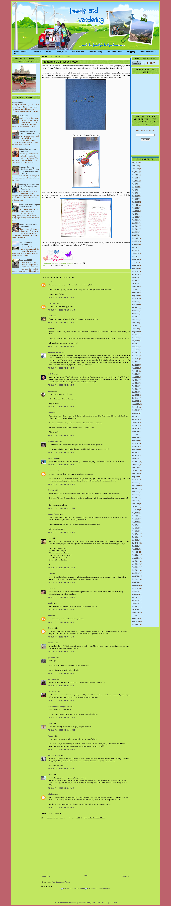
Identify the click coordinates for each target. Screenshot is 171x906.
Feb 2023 (135, 199)
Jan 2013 (135, 498)
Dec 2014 (135, 428)
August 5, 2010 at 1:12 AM (61, 610)
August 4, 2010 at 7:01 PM (61, 452)
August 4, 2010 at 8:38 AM (61, 297)
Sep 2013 (135, 474)
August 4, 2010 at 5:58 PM (61, 435)
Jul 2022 (135, 205)
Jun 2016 (135, 374)
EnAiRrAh (113, 903)
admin (50, 794)
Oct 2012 (135, 507)
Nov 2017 (135, 323)
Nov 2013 (135, 468)
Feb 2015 (135, 422)
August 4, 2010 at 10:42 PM (61, 484)
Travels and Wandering (62, 903)
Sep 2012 (135, 510)
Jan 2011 (135, 570)
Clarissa (51, 490)
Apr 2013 (135, 489)
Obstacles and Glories (42, 51)
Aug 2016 (135, 368)
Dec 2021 (135, 223)
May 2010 (135, 594)
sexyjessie (52, 679)
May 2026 (135, 163)
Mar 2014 (135, 455)
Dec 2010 (135, 573)
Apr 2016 (135, 380)
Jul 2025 (135, 175)
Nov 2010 (135, 576)
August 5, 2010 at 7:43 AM (61, 652)
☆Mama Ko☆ (53, 441)
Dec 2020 (135, 232)
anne (50, 616)
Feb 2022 (135, 220)
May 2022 (135, 211)
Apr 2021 (135, 226)
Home (86, 876)
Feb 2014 (135, 458)
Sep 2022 (135, 202)
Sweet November (16, 102)
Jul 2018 (135, 298)
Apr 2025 (135, 184)
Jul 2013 (135, 480)
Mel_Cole (51, 374)
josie (50, 574)
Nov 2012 (135, 504)
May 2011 (135, 558)
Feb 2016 (135, 386)
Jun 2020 (135, 241)
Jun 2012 (135, 519)
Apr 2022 (135, 214)
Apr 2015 (135, 416)
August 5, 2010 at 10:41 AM (61, 718)
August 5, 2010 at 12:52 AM (61, 568)
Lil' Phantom (24, 116)
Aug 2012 (135, 513)
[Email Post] (84, 263)
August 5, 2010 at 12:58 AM (61, 597)
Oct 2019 (135, 262)
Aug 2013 (135, 477)
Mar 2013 (135, 492)
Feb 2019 (135, 277)
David (50, 724)
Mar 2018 (135, 311)
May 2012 (135, 522)
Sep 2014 (135, 437)
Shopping (131, 51)
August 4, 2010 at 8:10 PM (61, 465)
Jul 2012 (135, 516)
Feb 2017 (135, 350)
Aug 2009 (135, 621)
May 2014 (135, 449)
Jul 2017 (135, 335)
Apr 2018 (135, 308)
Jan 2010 (135, 606)
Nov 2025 (135, 166)
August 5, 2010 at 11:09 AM (61, 730)
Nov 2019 (135, 259)
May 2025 (135, 181)
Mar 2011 (135, 564)
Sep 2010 (135, 582)
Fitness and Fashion (148, 51)
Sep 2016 (135, 365)
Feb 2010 (135, 603)
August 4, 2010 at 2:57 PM (61, 322)
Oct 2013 (135, 471)
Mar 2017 (135, 347)
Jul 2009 (135, 624)
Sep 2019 (135, 265)
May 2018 (135, 305)
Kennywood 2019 (25, 260)
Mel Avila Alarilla (54, 352)
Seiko (50, 775)
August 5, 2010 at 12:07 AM (61, 532)
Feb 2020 (135, 253)
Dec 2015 (135, 392)
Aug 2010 (135, 585)
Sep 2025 (135, 169)
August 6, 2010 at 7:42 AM (61, 769)
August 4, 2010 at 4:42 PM (61, 368)
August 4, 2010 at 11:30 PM (61, 508)
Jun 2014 (135, 446)
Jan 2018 (135, 317)
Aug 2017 (135, 332)
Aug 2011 (135, 549)
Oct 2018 (135, 289)
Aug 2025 (135, 172)
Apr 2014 (135, 452)
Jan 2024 (135, 193)
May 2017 (135, 341)
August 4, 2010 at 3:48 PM (61, 346)
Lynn (50, 391)
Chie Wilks (52, 692)
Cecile (50, 316)
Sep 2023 (135, 196)
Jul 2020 (135, 238)
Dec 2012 (135, 501)
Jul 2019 (135, 271)
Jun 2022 (135, 208)
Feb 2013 (135, 495)
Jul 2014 (135, 443)
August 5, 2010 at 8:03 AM (61, 673)
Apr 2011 (135, 561)
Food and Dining (95, 51)
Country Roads (61, 51)
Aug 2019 (135, 268)
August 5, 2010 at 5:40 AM (61, 622)
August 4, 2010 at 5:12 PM (61, 407)
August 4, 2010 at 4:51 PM (61, 385)
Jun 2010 (135, 591)
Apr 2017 (135, 344)
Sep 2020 (135, 235)
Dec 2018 (135, 283)
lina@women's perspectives (59, 706)
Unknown (51, 303)
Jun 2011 (135, 555)
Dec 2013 (135, 465)
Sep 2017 (135, 329)
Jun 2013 (135, 483)
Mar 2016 (135, 383)
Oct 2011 (135, 543)
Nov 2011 (135, 540)
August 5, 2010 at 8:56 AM (61, 700)
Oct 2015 (135, 398)
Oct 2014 (135, 434)
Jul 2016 (135, 371)
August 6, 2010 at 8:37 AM (61, 788)
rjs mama (51, 658)
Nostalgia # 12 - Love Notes (60, 61)
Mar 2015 (135, 419)
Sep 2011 (135, 546)
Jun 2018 (135, 302)
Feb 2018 (135, 314)
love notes (55, 266)
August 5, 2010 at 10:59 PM (61, 749)
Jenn (50, 328)
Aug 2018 (135, 295)
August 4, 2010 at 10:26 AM (61, 310)
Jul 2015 (135, 407)
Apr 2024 (135, 190)
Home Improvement (114, 51)
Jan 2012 (135, 534)
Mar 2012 (135, 528)
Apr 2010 (135, 597)
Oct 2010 (135, 579)
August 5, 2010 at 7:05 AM (61, 637)
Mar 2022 (135, 217)
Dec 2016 (135, 356)
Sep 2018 (135, 292)
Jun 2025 (135, 178)
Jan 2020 (135, 256)
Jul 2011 (135, 552)
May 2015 (135, 413)
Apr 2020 (135, 247)
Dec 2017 (135, 320)
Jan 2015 (135, 425)
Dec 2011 (135, 537)
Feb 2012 (135, 531)
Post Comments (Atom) (61, 882)
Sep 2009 (135, 618)
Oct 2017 (135, 326)
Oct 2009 (135, 615)
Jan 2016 (135, 389)
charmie (51, 643)
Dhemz (50, 628)
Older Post (126, 876)
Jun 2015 (135, 410)
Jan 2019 (135, 280)
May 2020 (135, 244)
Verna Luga (52, 458)
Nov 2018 (135, 286)
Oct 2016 (135, 362)
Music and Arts (78, 51)
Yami (50, 603)
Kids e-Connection (21, 51)
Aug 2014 (135, 440)
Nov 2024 (135, 187)
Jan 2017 (135, 353)
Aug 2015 (135, 404)
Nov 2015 (135, 395)
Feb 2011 (135, 567)
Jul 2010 (135, 588)
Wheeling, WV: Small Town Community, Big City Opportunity (29, 187)
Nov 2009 (135, 612)
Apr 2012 (135, 525)
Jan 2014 (135, 462)
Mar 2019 (135, 274)
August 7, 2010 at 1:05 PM (61, 807)
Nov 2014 (135, 431)
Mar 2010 (135, 600)
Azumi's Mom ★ (54, 755)
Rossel (50, 736)
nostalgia (66, 266)
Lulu (49, 588)
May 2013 (135, 486)
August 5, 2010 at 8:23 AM (61, 686)
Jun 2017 (135, 338)
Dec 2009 (135, 609)
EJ (49, 282)
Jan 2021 (135, 229)
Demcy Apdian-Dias (93, 903)
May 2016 (135, 377)
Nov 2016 (135, 359)
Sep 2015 (135, 401)
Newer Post (46, 876)
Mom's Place (53, 514)
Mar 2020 (135, 250)
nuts (49, 538)
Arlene (50, 413)
